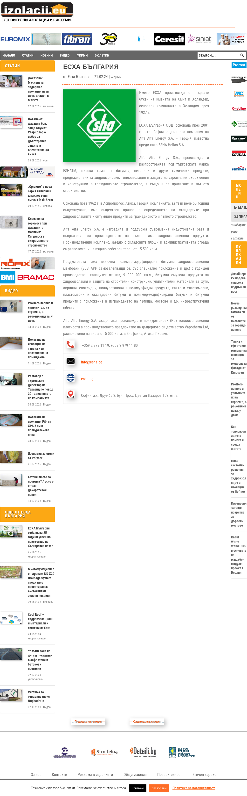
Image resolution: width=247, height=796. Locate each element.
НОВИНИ (47, 55)
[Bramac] (27, 282)
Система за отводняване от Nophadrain (39, 696)
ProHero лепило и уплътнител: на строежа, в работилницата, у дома (40, 312)
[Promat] (239, 66)
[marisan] (46, 43)
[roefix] (27, 268)
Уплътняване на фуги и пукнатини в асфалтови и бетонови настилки (40, 660)
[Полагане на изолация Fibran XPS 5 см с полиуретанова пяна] (11, 420)
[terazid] (108, 43)
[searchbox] (222, 55)
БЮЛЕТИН (102, 55)
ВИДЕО (64, 55)
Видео (47, 327)
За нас (36, 774)
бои (45, 160)
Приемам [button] (138, 788)
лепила (47, 206)
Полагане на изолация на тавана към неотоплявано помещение (38, 348)
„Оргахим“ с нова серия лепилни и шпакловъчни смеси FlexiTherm (40, 193)
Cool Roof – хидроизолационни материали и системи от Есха (40, 621)
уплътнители (35, 679)
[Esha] (239, 126)
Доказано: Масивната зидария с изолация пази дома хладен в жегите (38, 89)
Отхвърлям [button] (159, 788)
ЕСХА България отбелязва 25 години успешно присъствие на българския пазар (40, 537)
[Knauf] (139, 43)
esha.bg (87, 378)
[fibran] (77, 43)
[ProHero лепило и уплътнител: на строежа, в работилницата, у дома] (11, 306)
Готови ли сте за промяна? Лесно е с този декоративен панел (41, 486)
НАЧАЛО (9, 55)
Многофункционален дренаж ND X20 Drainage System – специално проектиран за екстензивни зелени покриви (41, 582)
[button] (242, 55)
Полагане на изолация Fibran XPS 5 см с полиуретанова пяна (39, 426)
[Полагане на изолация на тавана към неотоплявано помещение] (11, 343)
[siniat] (201, 43)
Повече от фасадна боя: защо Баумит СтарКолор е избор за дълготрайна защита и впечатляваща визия (38, 136)
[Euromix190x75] (15, 44)
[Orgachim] (239, 141)
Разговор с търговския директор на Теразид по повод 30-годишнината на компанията (40, 387)
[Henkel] (169, 44)
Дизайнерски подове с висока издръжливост (238, 282)
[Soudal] (239, 155)
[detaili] (143, 756)
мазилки (48, 106)
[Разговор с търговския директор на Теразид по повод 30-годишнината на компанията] (11, 379)
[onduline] (239, 111)
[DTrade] (239, 81)
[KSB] (64, 756)
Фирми (116, 76)
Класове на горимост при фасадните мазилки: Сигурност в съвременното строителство (38, 232)
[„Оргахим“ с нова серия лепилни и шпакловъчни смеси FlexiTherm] (11, 190)
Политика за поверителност (193, 788)
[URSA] (27, 177)
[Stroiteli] (103, 756)
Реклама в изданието (95, 774)
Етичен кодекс (204, 774)
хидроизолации (37, 556)
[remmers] (239, 170)
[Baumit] (232, 43)
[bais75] (182, 756)
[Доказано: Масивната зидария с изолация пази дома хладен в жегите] (11, 81)
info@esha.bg (91, 362)
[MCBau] (239, 96)
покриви (48, 602)
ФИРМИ (82, 55)
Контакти (59, 774)
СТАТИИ (27, 55)
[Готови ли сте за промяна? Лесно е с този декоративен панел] (11, 480)
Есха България (79, 76)
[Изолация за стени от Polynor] (11, 457)
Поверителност (169, 774)
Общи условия (135, 774)
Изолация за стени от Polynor (41, 456)
